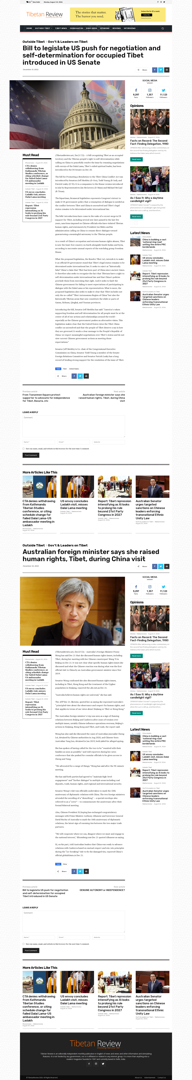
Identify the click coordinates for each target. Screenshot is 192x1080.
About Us (138, 1077)
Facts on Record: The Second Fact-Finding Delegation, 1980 (149, 142)
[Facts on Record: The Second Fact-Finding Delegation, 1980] (149, 122)
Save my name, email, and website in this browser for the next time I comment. (57, 448)
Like (136, 89)
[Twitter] (164, 2)
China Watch (146, 237)
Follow (150, 89)
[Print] (166, 70)
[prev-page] (131, 223)
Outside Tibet (34, 41)
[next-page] (136, 223)
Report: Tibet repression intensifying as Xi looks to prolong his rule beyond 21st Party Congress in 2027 (36, 211)
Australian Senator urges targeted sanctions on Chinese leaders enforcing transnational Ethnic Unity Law (155, 299)
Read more (136, 159)
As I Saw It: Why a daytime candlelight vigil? (146, 199)
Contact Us (162, 1077)
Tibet (65, 369)
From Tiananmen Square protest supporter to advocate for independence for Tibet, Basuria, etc (46, 397)
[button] (163, 28)
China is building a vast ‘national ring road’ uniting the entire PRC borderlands (154, 243)
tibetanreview (142, 137)
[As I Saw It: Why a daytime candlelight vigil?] (149, 179)
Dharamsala (29, 163)
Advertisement (149, 1077)
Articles (132, 137)
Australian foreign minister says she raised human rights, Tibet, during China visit (102, 397)
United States (74, 369)
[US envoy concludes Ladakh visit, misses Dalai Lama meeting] (135, 259)
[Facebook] (157, 2)
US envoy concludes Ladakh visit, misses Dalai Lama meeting (35, 194)
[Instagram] (161, 2)
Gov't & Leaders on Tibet (68, 41)
